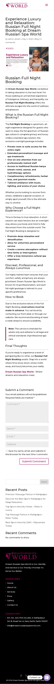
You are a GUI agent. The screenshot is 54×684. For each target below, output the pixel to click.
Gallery (10, 600)
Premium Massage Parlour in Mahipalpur (26, 494)
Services (11, 592)
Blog (37, 39)
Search (44, 482)
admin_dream (14, 39)
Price (9, 596)
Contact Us (12, 605)
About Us (11, 587)
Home (10, 583)
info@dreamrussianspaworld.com (23, 625)
